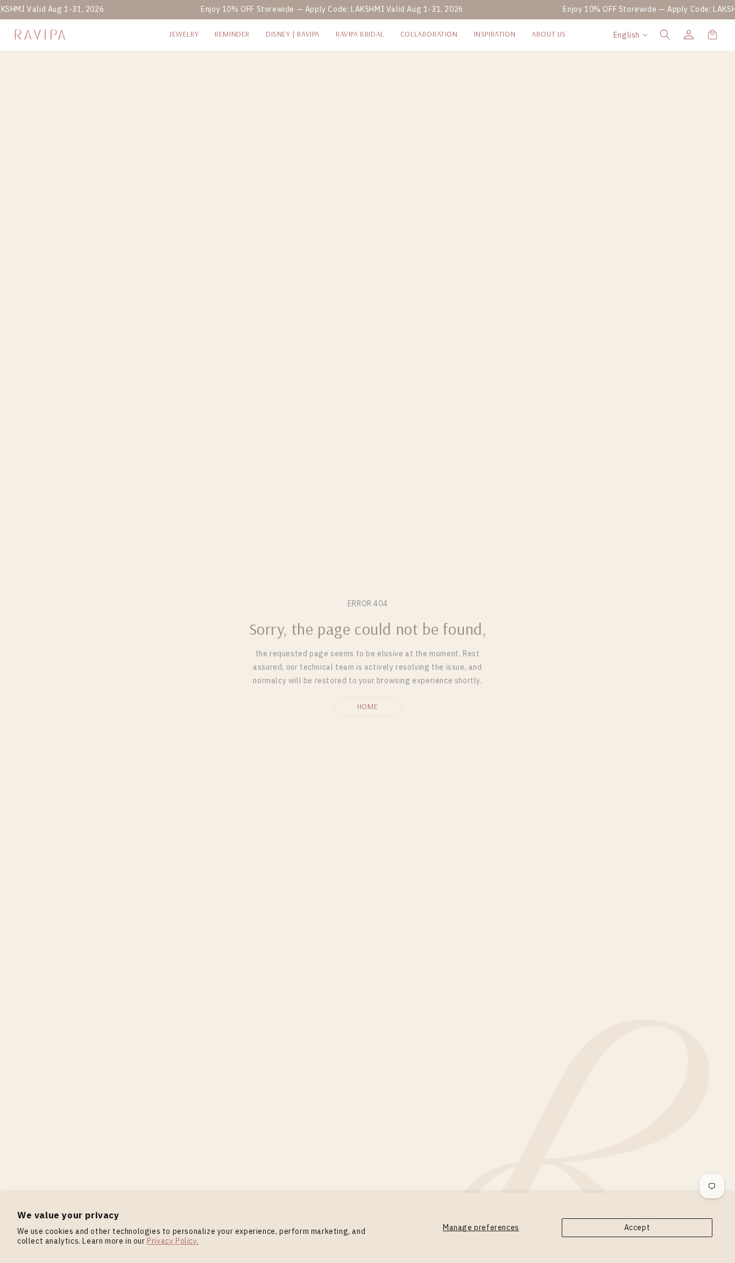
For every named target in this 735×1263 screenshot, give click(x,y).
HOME (367, 706)
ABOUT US (549, 34)
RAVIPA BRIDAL (360, 34)
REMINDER (232, 34)
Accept (637, 1227)
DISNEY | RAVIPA (293, 34)
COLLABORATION (429, 34)
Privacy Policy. (173, 1241)
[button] (665, 34)
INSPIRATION (495, 34)
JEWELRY (184, 34)
